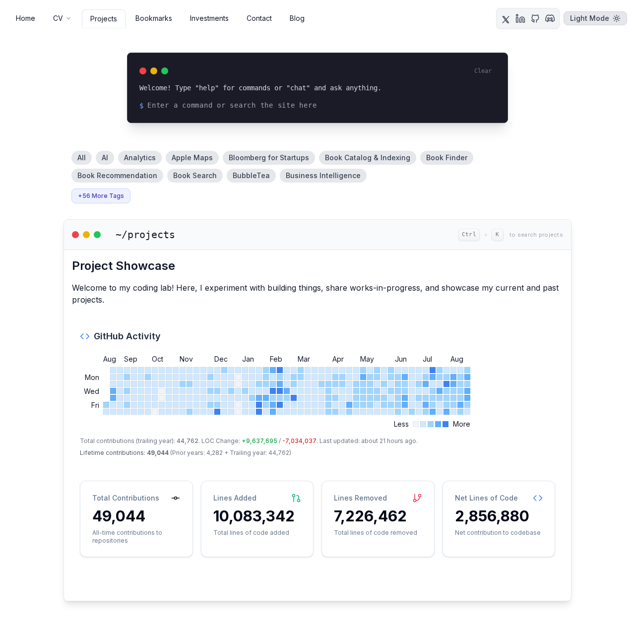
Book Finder (446, 157)
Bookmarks (153, 18)
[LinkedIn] (520, 18)
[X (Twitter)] (505, 18)
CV (58, 18)
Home (25, 18)
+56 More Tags (101, 195)
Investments (209, 18)
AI (105, 157)
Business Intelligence (323, 175)
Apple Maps (192, 157)
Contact (259, 18)
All (81, 157)
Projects (103, 18)
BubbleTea (251, 175)
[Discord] (550, 18)
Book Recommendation (117, 175)
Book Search (195, 175)
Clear (483, 70)
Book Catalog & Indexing (367, 157)
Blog (297, 18)
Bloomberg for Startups (269, 157)
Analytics (140, 157)
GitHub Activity (127, 336)
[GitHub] (535, 18)
